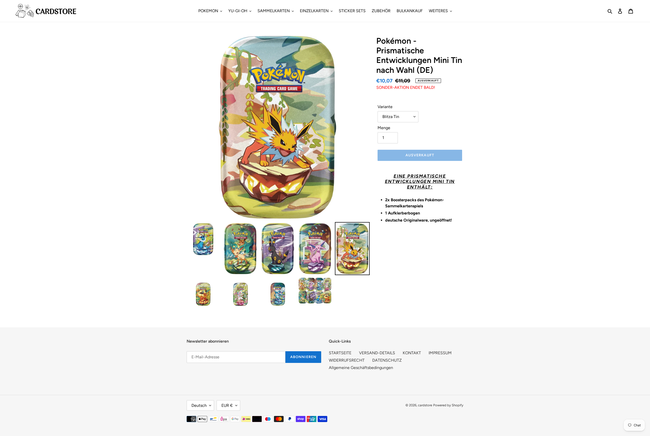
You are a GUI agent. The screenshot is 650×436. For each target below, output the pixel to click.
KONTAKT (412, 352)
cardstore (425, 405)
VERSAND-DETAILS (377, 352)
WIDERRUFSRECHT (347, 360)
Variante (385, 106)
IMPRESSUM (440, 352)
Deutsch (199, 405)
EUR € (227, 405)
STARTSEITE (340, 352)
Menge (384, 127)
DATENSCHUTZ (387, 360)
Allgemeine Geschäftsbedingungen (361, 367)
